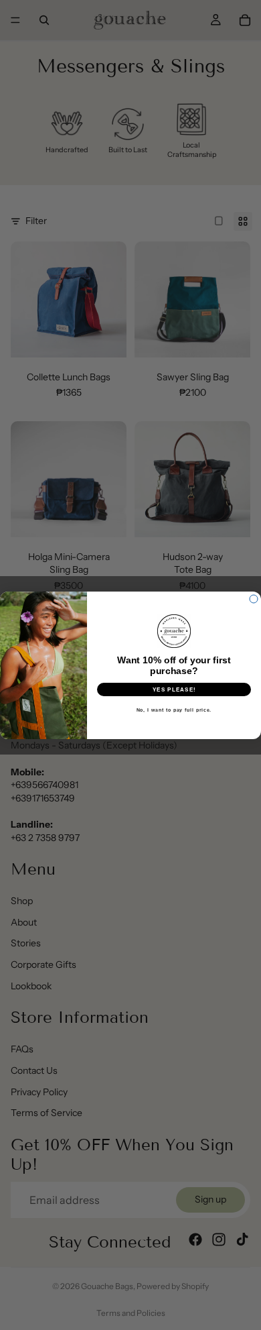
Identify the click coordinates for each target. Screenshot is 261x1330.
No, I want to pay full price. (174, 709)
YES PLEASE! (174, 689)
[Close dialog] (254, 599)
